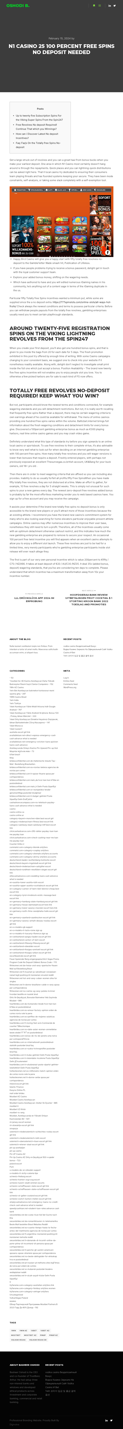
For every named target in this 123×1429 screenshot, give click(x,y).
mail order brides (17, 1093)
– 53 (11, 678)
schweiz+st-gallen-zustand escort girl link (29, 1195)
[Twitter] (114, 6)
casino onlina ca (17, 812)
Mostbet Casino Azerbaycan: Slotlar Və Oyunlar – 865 (33, 1103)
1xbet (34, 1331)
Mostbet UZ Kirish (18, 1109)
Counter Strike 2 (17, 844)
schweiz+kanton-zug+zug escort (25, 1179)
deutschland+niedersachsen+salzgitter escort (30, 866)
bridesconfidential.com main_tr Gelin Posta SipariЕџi (33, 786)
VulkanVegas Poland (19, 1298)
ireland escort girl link (19, 1083)
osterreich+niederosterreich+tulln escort (28, 1138)
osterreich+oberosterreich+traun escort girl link (31, 1141)
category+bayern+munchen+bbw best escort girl (31, 818)
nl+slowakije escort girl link (22, 1125)
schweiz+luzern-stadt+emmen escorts (27, 1183)
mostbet (15, 1335)
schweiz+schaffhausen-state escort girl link (29, 1186)
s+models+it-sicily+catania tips (24, 1173)
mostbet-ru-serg (17, 1112)
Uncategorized (16, 1294)
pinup (43, 1335)
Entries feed (68, 681)
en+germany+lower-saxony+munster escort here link (33, 908)
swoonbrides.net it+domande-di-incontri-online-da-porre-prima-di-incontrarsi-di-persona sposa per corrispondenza (33, 1243)
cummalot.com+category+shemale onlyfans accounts (34, 853)
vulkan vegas (18, 1340)
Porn (12, 1167)
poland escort (16, 1163)
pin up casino (15, 1151)
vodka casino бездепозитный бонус (79, 646)
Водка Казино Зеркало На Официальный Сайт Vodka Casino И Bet (59, 1383)
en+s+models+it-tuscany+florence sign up (29, 933)
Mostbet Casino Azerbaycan (22, 1099)
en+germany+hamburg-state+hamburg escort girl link (34, 901)
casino (13, 809)
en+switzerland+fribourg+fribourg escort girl (29, 943)
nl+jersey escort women (20, 1122)
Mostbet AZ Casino (18, 1096)
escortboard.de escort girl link (23, 956)
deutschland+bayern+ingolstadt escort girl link (30, 863)
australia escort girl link (20, 732)
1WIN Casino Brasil (18, 697)
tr (10, 1282)
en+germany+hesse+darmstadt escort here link (31, 904)
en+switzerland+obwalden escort (25, 946)
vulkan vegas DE (38, 1340)
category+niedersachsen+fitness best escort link (31, 821)
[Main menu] (100, 6)
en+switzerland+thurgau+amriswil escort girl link (31, 949)
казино (13, 1301)
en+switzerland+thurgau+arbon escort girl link (30, 952)
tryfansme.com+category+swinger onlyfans (29, 1291)
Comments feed (70, 684)
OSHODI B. (17, 5)
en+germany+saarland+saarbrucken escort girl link (32, 917)
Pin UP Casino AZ (17, 1154)
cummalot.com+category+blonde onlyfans (29, 847)
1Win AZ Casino (17, 687)
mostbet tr (14, 1106)
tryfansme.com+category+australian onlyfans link (32, 1285)
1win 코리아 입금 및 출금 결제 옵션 (78, 655)
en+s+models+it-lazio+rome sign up (26, 930)
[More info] (94, 6)
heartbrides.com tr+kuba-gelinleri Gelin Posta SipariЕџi (34, 1055)
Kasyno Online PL (17, 1090)
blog (11, 757)
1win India (14, 700)
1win (13, 1331)
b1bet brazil (15, 754)
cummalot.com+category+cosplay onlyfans (29, 850)
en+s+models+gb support (21, 927)
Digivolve (14, 1424)
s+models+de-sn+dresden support (25, 1170)
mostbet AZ (30, 1335)
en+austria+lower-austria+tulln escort (27, 882)
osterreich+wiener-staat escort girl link (27, 1144)
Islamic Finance (17, 1087)
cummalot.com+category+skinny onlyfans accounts (33, 857)
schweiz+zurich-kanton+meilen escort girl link (30, 1199)
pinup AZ (53, 1335)
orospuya (14, 1128)
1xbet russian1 (16, 729)
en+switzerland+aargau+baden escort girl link (30, 936)
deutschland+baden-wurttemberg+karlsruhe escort (33, 860)
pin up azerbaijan (17, 1147)
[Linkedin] (110, 6)
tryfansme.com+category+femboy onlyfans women (32, 1288)
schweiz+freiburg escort (20, 1176)
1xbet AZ (45, 1331)
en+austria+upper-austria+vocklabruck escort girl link (34, 885)
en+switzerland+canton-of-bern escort (27, 940)
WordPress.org (69, 687)
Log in (66, 678)
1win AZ (23, 1331)
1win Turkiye (15, 703)
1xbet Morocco (16, 725)
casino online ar (17, 815)
